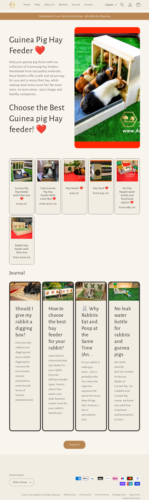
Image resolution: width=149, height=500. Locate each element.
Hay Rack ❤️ (101, 188)
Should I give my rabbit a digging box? (24, 321)
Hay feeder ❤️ (74, 188)
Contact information (131, 498)
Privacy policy (85, 495)
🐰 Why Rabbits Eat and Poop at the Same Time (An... (90, 331)
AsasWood (37, 495)
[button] (122, 5)
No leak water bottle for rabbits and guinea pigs (122, 331)
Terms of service (102, 495)
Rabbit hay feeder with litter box (22, 249)
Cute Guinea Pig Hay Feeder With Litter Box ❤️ (48, 193)
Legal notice (134, 495)
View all (74, 444)
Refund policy (70, 495)
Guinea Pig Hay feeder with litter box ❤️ (21, 193)
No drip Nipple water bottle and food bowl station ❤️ (127, 195)
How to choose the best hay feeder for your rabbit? (57, 328)
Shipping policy (119, 495)
